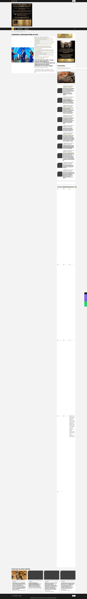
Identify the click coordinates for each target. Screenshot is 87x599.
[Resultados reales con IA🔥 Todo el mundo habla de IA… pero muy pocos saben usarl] (59, 128)
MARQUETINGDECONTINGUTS (44, 67)
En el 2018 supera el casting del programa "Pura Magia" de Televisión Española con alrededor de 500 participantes (44, 53)
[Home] (12, 29)
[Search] (74, 29)
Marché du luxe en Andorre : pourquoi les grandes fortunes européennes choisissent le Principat (68, 166)
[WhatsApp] (85, 302)
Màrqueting (16, 595)
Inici (12, 595)
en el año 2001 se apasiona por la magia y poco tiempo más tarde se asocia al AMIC (44, 55)
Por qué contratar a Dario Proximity (39, 58)
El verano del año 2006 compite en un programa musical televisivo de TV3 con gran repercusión (44, 51)
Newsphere (49, 597)
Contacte (19, 595)
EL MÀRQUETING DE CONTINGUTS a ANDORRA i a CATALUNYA (43, 47)
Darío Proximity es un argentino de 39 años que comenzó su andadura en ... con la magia (44, 42)
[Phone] (85, 305)
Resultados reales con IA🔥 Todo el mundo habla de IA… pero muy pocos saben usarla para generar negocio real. (68, 129)
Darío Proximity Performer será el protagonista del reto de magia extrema (43, 44)
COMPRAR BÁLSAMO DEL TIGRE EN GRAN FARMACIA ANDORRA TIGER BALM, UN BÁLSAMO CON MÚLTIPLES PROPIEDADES (68, 147)
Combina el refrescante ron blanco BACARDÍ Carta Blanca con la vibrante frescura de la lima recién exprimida (43, 38)
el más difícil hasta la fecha (38, 48)
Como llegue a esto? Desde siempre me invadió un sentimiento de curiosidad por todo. (43, 40)
